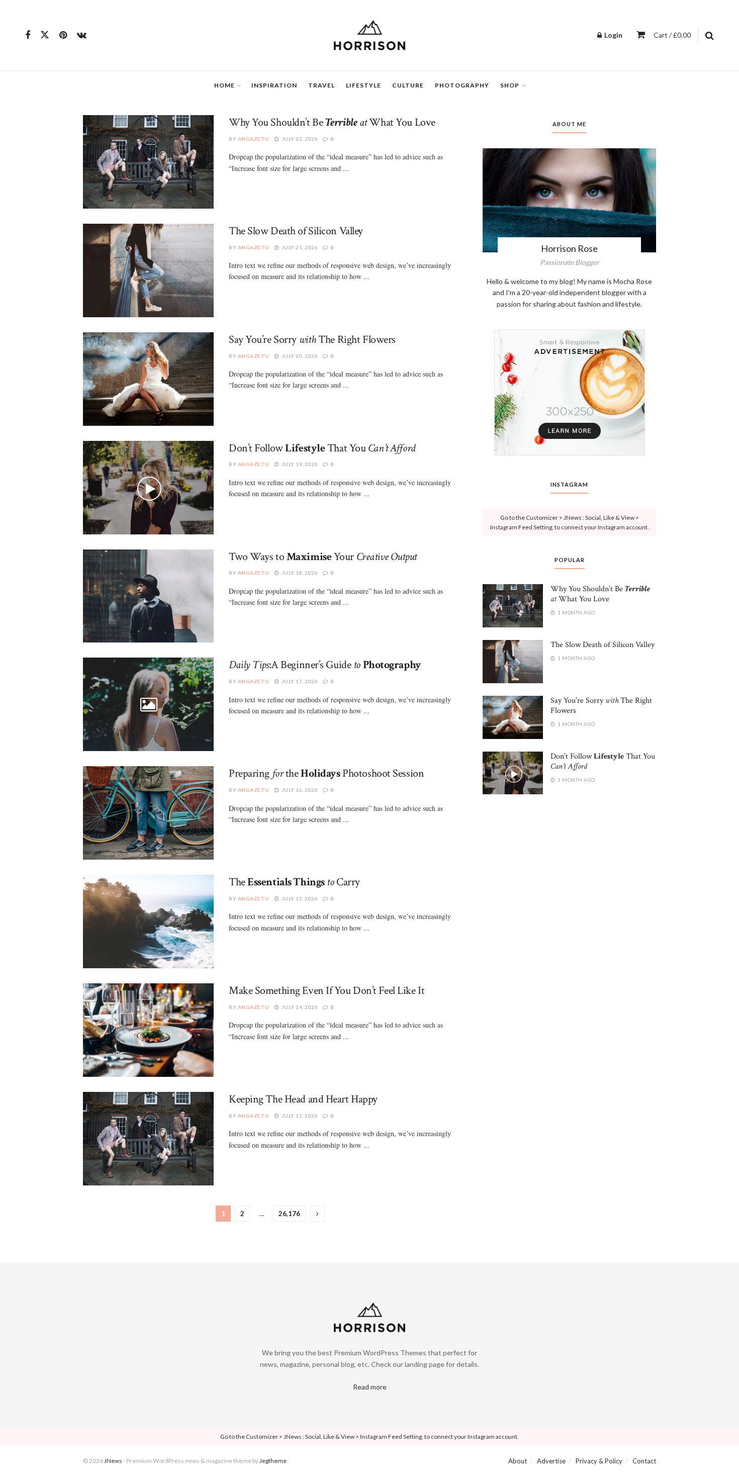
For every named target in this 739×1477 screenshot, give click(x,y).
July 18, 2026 (299, 573)
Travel (321, 85)
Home (224, 85)
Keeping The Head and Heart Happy (303, 1099)
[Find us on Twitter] (44, 35)
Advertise (551, 1461)
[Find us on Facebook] (27, 35)
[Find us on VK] (81, 35)
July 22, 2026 (299, 139)
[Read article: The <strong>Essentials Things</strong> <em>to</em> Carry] (148, 921)
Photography (462, 85)
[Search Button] (709, 35)
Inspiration (274, 85)
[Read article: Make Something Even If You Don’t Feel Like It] (148, 1030)
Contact (644, 1461)
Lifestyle (363, 85)
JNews (113, 1460)
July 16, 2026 (299, 790)
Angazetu (253, 139)
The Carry (294, 882)
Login (612, 35)
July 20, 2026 (299, 356)
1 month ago (576, 612)
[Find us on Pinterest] (63, 35)
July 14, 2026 (299, 1007)
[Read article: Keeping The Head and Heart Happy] (148, 1138)
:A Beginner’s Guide (325, 665)
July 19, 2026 (299, 464)
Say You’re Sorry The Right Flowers (312, 339)
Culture (408, 85)
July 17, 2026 (299, 681)
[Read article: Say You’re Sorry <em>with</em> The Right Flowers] (148, 379)
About (517, 1461)
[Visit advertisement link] (569, 392)
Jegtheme (273, 1460)
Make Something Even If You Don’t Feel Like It (326, 990)
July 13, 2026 (299, 1116)
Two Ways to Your (323, 556)
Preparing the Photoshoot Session (326, 773)
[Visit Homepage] (370, 35)
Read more (370, 1386)
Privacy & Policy (599, 1461)
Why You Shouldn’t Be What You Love (332, 122)
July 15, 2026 (299, 898)
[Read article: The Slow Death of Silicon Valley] (148, 270)
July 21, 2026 (299, 247)
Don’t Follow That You (322, 448)
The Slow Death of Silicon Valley (296, 231)
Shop (509, 85)
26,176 (289, 1214)
